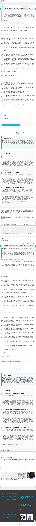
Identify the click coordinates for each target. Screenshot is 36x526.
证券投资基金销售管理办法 (22, 478)
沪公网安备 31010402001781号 (22, 524)
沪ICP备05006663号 (15, 524)
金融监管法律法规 (5, 205)
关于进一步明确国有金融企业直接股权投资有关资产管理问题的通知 (18, 8)
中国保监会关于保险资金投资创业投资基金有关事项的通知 (5, 479)
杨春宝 (23, 6)
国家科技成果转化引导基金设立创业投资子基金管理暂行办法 (14, 479)
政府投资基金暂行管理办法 (31, 478)
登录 (8, 240)
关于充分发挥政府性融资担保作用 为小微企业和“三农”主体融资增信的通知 (14, 234)
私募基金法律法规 (5, 450)
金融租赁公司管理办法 (21, 233)
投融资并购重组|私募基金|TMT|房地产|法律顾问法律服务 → (11, 124)
